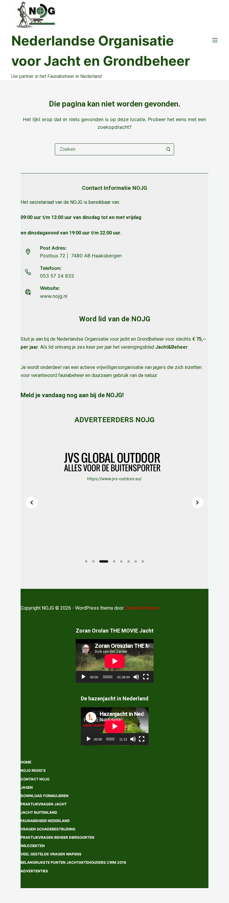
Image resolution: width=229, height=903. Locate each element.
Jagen (27, 787)
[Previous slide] (32, 502)
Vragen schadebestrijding (48, 829)
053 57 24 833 (57, 276)
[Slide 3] (103, 561)
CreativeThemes (142, 608)
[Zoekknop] (168, 149)
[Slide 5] (121, 561)
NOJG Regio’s (33, 770)
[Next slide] (197, 502)
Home (26, 762)
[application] (115, 661)
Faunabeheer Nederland (45, 821)
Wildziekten (33, 845)
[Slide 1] (86, 561)
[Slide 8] (142, 561)
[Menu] (215, 40)
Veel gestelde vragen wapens (51, 854)
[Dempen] (136, 677)
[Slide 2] (93, 561)
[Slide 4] (114, 561)
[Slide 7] (135, 561)
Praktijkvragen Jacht (44, 804)
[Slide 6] (128, 561)
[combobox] (109, 149)
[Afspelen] (83, 677)
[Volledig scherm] (146, 677)
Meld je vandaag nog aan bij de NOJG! (72, 395)
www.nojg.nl (53, 296)
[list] (114, 502)
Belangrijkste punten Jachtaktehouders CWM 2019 (73, 862)
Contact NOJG (35, 779)
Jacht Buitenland (39, 812)
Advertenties (34, 871)
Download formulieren (45, 796)
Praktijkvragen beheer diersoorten (57, 837)
